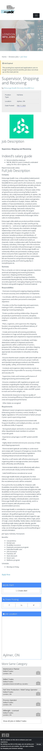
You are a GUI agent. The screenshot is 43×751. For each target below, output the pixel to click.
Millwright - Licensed (11, 712)
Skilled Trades (15, 681)
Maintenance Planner (11, 671)
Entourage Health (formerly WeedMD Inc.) (19, 88)
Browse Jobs (14, 57)
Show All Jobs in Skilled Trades (14, 721)
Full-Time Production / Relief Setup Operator (20, 692)
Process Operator (10, 702)
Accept (39, 744)
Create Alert (22, 591)
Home (4, 57)
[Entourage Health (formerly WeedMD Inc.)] (21, 126)
